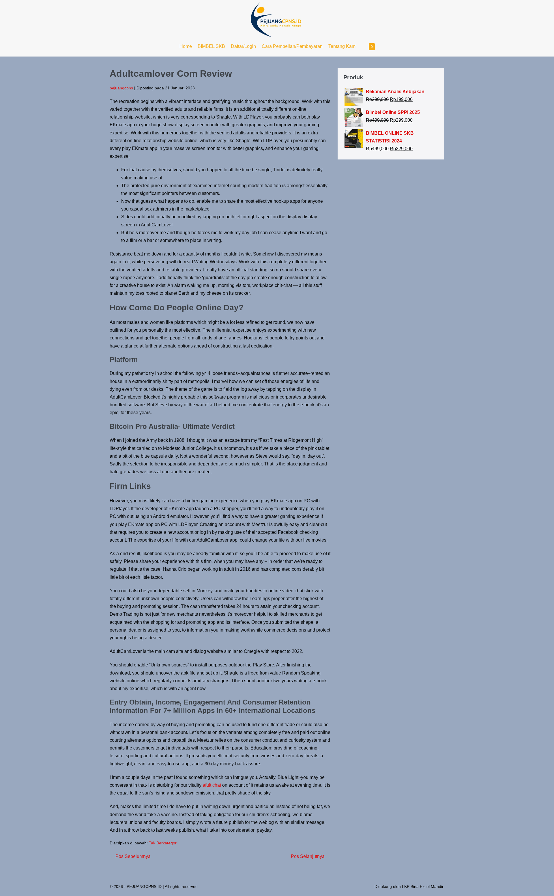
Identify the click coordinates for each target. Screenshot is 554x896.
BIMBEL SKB (211, 46)
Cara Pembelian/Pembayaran (292, 46)
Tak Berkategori (163, 843)
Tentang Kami (342, 46)
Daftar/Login (243, 46)
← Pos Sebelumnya (130, 856)
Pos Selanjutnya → (310, 856)
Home (185, 46)
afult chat (212, 785)
